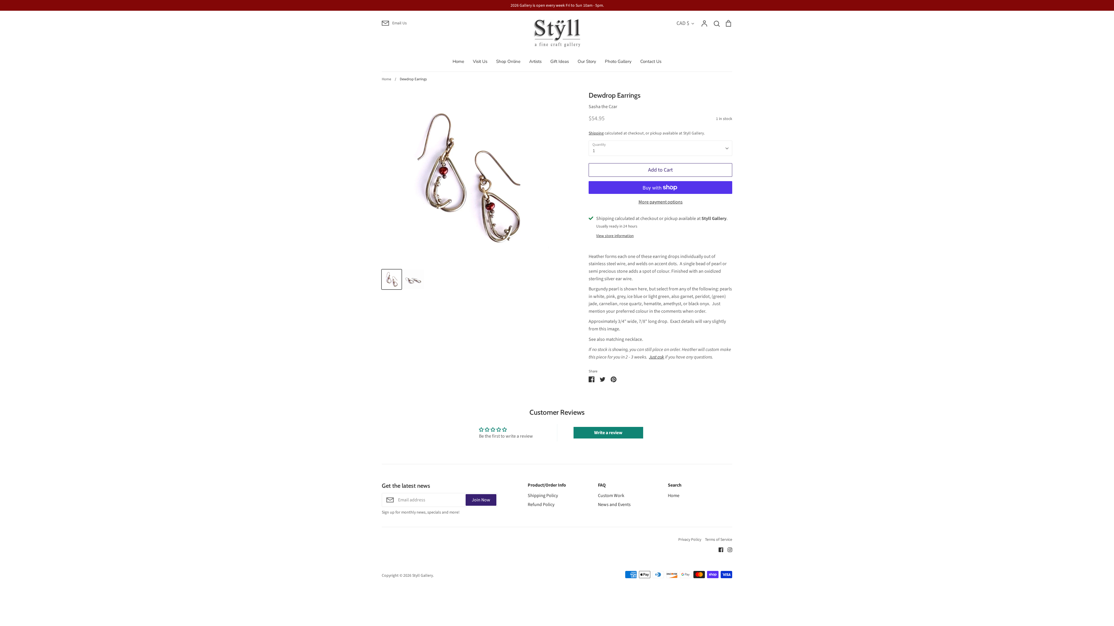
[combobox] (660, 148)
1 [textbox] (594, 151)
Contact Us (650, 61)
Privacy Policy (689, 540)
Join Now (481, 500)
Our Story (587, 61)
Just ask (656, 357)
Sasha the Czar (603, 106)
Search (674, 485)
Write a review (608, 433)
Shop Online (508, 61)
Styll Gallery (422, 575)
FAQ (602, 485)
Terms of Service (718, 540)
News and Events (614, 504)
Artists (535, 61)
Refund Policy (541, 504)
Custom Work (611, 495)
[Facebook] (718, 549)
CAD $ (683, 23)
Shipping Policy (543, 495)
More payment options (661, 202)
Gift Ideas (559, 61)
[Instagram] (727, 549)
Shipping (596, 133)
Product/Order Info (547, 485)
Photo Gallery (618, 61)
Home (458, 61)
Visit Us (480, 61)
